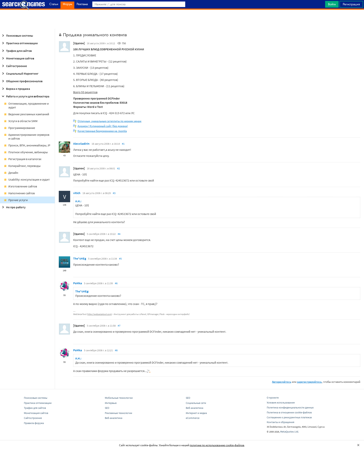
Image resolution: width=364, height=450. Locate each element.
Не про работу (16, 207)
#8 (116, 350)
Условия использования (281, 402)
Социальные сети (196, 403)
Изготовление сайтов (22, 186)
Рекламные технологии (118, 413)
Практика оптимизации (22, 43)
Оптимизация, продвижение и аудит (28, 105)
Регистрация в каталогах (24, 159)
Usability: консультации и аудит (29, 179)
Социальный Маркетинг (22, 73)
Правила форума (34, 423)
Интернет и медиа (196, 413)
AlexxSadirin (81, 143)
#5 (120, 258)
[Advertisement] (182, 19)
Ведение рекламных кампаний (28, 114)
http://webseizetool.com (99, 314)
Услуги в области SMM (23, 121)
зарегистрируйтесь (309, 382)
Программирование (21, 128)
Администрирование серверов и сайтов (28, 136)
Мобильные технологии (119, 397)
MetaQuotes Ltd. (289, 431)
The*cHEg (79, 258)
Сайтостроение (16, 66)
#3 (114, 193)
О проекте (273, 397)
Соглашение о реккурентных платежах (289, 417)
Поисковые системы (19, 35)
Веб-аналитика (113, 418)
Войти (332, 4)
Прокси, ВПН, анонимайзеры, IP (29, 145)
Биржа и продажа (18, 89)
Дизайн (13, 172)
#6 (116, 283)
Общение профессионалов (24, 81)
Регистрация (351, 4)
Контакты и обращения (280, 422)
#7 (119, 325)
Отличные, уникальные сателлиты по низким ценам (109, 121)
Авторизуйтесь (281, 382)
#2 (118, 168)
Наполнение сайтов (21, 193)
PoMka (77, 283)
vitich (76, 193)
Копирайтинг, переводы (24, 166)
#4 (119, 234)
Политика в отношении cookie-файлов (289, 412)
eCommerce (192, 418)
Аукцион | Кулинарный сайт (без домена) (103, 126)
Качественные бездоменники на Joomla (102, 131)
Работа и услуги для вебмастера (27, 96)
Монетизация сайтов (20, 58)
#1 (123, 143)
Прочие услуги (18, 200)
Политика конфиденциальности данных (290, 407)
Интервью (111, 403)
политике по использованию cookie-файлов (217, 445)
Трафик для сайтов (19, 51)
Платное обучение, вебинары (28, 152)
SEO (107, 408)
